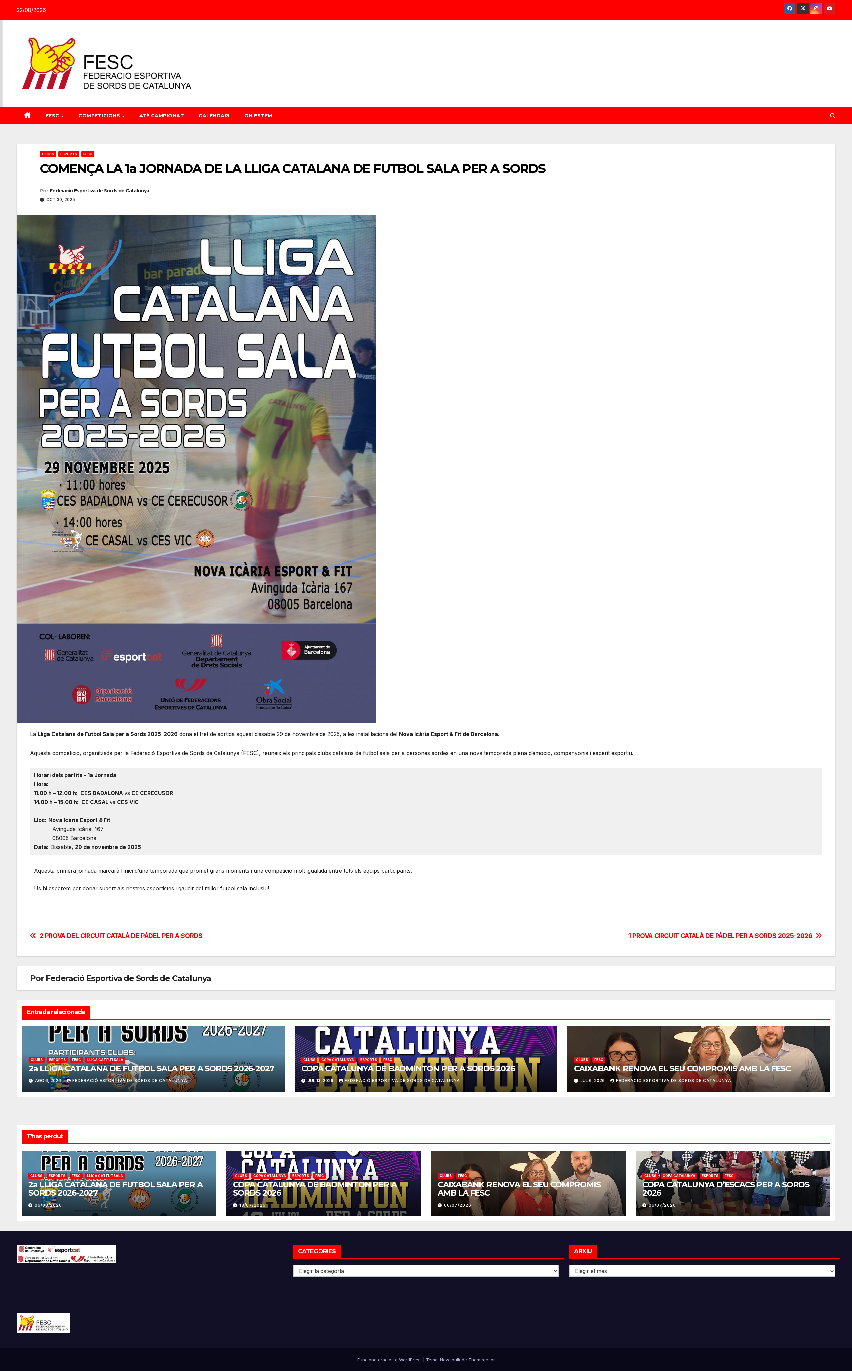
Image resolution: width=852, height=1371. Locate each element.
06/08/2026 (48, 1205)
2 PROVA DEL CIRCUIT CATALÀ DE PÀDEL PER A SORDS (121, 936)
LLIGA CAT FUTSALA (105, 1060)
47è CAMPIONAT (161, 116)
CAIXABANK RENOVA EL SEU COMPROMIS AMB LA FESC (682, 1068)
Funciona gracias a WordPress (390, 1359)
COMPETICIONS (100, 116)
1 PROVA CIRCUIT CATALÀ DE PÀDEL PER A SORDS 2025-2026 (720, 936)
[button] (832, 115)
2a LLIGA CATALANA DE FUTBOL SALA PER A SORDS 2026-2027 (151, 1068)
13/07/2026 (252, 1205)
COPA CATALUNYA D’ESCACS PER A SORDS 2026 (725, 1189)
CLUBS (48, 154)
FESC (53, 116)
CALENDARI (214, 116)
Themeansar (481, 1359)
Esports (68, 154)
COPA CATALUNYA (337, 1060)
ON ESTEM (258, 116)
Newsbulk (450, 1359)
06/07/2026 (457, 1205)
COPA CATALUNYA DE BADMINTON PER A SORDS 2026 (408, 1068)
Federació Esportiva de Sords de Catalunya (99, 191)
